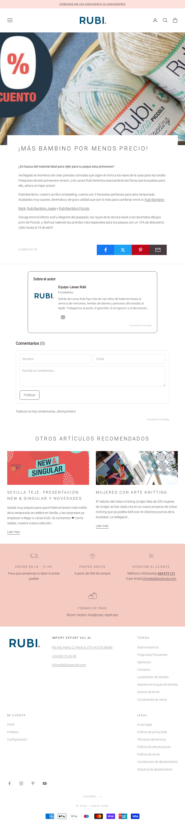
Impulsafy (147, 325)
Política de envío (148, 754)
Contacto (143, 669)
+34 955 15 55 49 (64, 656)
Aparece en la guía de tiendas (157, 684)
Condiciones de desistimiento (157, 762)
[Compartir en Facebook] (105, 250)
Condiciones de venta (152, 699)
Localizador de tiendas (153, 677)
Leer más (13, 532)
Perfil (10, 724)
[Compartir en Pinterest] (140, 250)
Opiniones (144, 662)
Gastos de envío (148, 692)
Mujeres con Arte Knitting (131, 492)
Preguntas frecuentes (152, 655)
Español (90, 796)
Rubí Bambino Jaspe (41, 208)
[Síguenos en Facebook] (9, 783)
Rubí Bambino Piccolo (74, 208)
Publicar (29, 395)
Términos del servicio (151, 739)
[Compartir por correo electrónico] (157, 250)
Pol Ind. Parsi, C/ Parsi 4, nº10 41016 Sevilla (82, 647)
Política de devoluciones (154, 747)
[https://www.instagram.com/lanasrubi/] (63, 317)
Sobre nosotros (148, 647)
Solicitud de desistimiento (155, 769)
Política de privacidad (152, 732)
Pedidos (12, 732)
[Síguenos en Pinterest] (33, 783)
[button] (92, 4)
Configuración (17, 739)
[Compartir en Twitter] (123, 250)
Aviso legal (144, 724)
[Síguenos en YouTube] (44, 783)
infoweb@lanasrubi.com (159, 578)
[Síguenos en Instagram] (21, 783)
